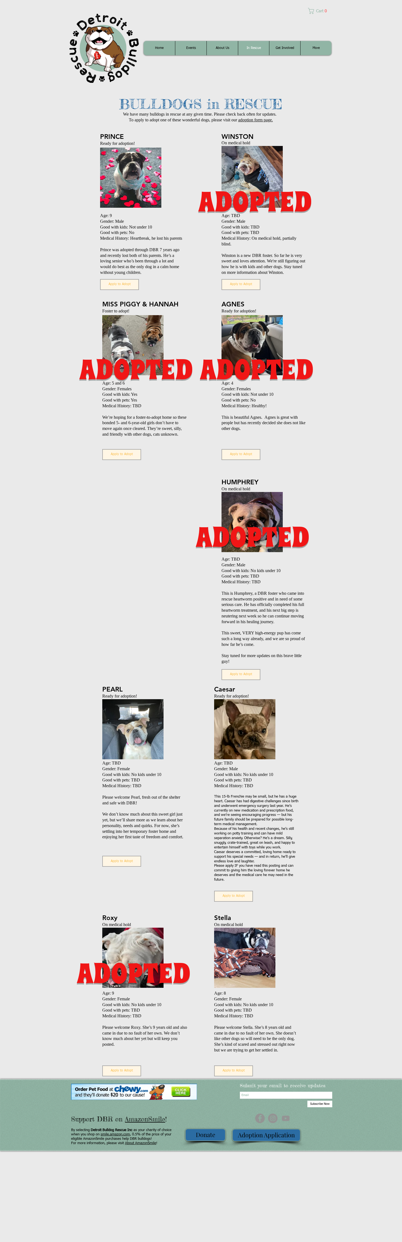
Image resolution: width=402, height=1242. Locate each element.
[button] (319, 11)
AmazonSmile (145, 1119)
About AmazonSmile (140, 1143)
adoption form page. (255, 120)
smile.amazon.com (115, 1134)
